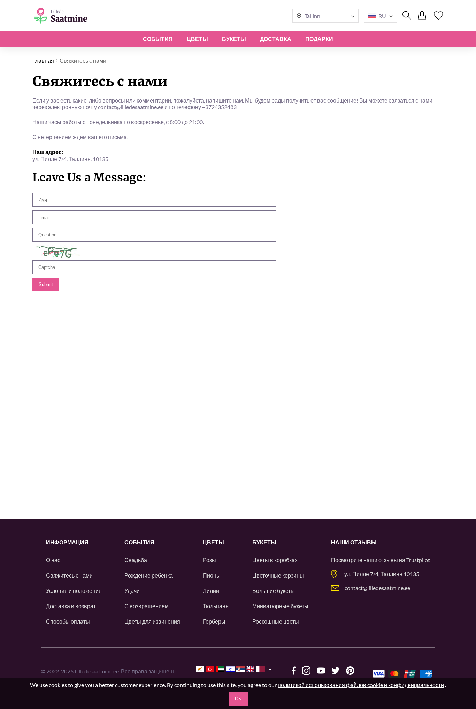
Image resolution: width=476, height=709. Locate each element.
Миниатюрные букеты (280, 606)
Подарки (319, 39)
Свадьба (135, 560)
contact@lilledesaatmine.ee (377, 587)
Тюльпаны (216, 606)
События (158, 39)
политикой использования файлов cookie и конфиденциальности (361, 684)
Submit (46, 284)
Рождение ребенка (148, 575)
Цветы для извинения (152, 621)
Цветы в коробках (275, 560)
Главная (43, 60)
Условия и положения (74, 590)
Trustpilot (418, 560)
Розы (209, 560)
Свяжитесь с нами (69, 575)
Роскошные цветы (275, 621)
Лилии (211, 590)
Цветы (197, 39)
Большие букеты (273, 590)
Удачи (132, 590)
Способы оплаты (68, 621)
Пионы (212, 575)
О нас (53, 560)
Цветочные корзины (278, 575)
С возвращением (146, 606)
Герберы (214, 621)
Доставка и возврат (71, 606)
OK (238, 698)
